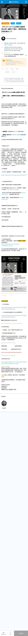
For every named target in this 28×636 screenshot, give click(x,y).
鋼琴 (17, 68)
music (6, 68)
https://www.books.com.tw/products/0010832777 (14, 175)
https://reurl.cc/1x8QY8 (12, 189)
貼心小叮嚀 (5, 367)
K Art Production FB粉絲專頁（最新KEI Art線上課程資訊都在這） (14, 55)
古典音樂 (7, 72)
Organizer (3, 634)
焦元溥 (13, 72)
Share (24, 5)
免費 (12, 68)
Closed (21, 633)
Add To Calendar (8, 45)
